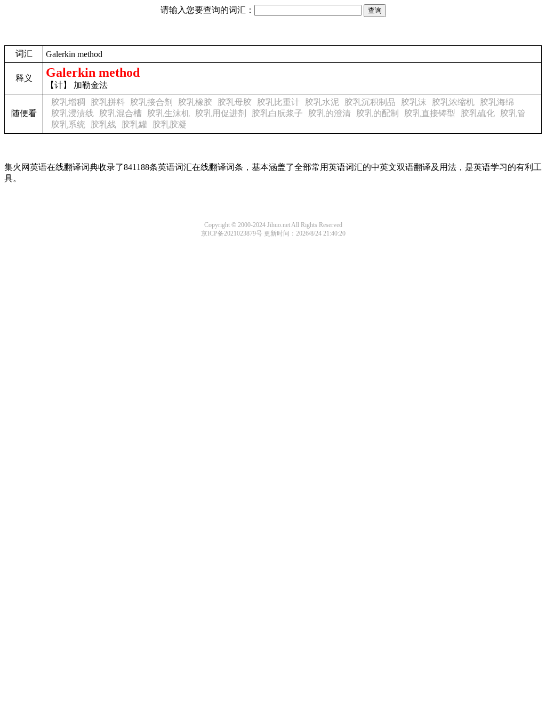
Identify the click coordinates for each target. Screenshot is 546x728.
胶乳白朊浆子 (277, 113)
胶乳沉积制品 (370, 102)
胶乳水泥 (322, 102)
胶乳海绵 (497, 102)
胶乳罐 (134, 124)
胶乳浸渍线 (72, 113)
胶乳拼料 (108, 102)
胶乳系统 (68, 124)
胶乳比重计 (278, 102)
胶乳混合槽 (120, 113)
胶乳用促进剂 (220, 113)
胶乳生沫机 (168, 113)
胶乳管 (513, 113)
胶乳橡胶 (195, 102)
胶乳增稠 (68, 102)
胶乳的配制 (377, 113)
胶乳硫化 (478, 113)
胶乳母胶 (235, 102)
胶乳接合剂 (151, 102)
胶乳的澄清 (329, 113)
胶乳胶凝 (169, 124)
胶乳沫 (414, 102)
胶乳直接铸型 (429, 113)
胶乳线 (103, 124)
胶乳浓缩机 (453, 102)
